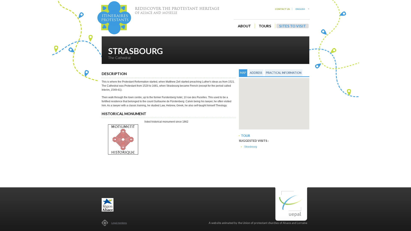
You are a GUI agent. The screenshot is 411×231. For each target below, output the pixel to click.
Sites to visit (292, 26)
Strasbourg (250, 146)
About (244, 26)
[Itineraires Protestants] (114, 17)
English (300, 9)
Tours (265, 26)
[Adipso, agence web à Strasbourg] (105, 223)
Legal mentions (119, 223)
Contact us (282, 9)
